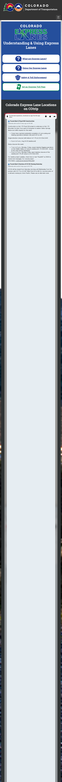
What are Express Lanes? (34, 59)
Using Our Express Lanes (35, 68)
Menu (59, 17)
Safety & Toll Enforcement (34, 77)
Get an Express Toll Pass (33, 87)
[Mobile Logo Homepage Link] (30, 7)
